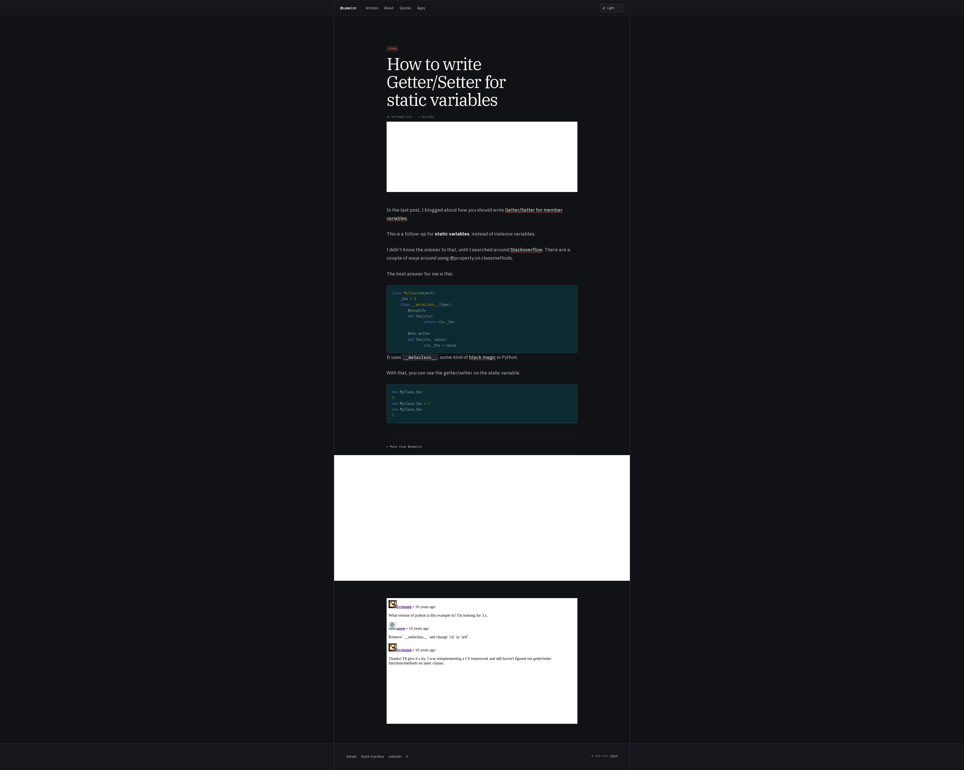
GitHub (351, 756)
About (389, 8)
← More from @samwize (404, 446)
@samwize (348, 8)
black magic (482, 357)
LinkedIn (395, 756)
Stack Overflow (372, 756)
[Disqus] (482, 518)
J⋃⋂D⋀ (614, 756)
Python (392, 48)
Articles (372, 8)
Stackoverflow (526, 250)
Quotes (405, 8)
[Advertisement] (482, 157)
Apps (421, 8)
